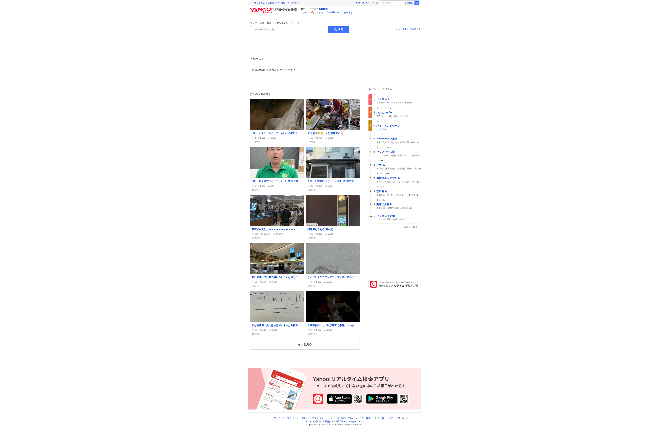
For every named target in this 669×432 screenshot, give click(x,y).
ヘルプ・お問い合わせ (397, 418)
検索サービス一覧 (375, 418)
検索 (340, 29)
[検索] (416, 3)
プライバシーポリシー (298, 418)
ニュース (295, 23)
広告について (354, 418)
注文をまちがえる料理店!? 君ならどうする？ (275, 3)
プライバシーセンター (323, 418)
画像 (262, 23)
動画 (269, 23)
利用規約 (341, 418)
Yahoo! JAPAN (361, 2)
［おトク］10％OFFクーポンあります (333, 12)
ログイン (305, 12)
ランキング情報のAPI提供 (318, 421)
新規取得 (323, 9)
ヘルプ (374, 2)
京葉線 (410, 3)
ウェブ (253, 23)
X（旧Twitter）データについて (348, 421)
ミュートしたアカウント (408, 29)
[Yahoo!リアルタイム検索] (273, 9)
